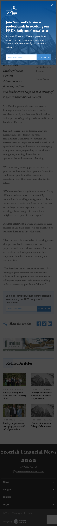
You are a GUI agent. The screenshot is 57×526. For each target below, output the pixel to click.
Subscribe (43, 57)
